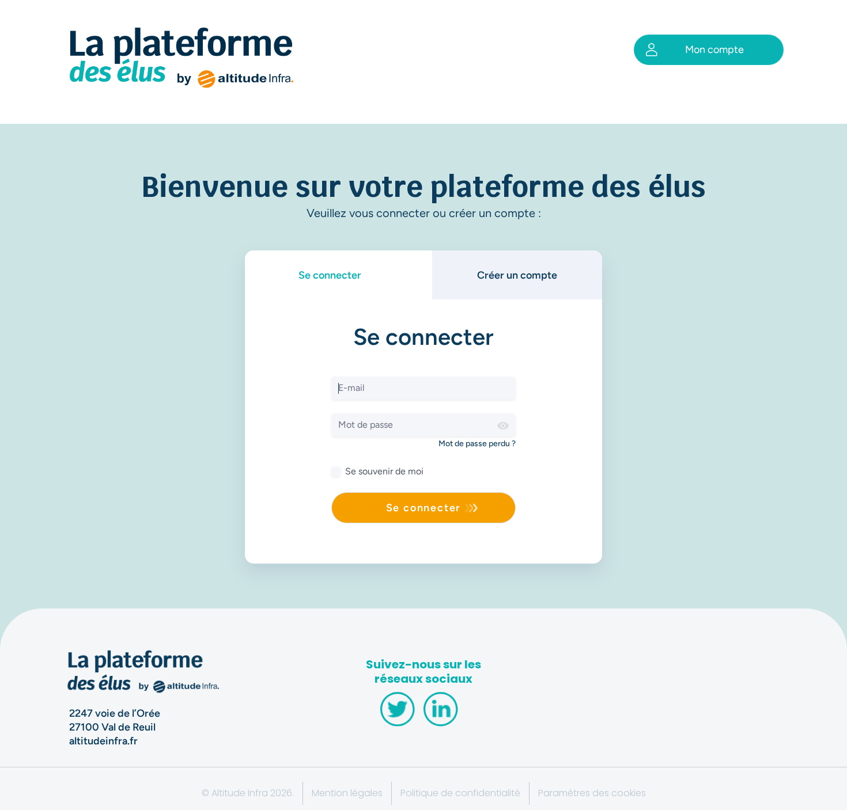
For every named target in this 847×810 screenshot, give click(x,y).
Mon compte (714, 49)
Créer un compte (517, 275)
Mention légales (347, 793)
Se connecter (329, 275)
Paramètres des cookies (592, 793)
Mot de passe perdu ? (477, 443)
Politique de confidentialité (460, 793)
